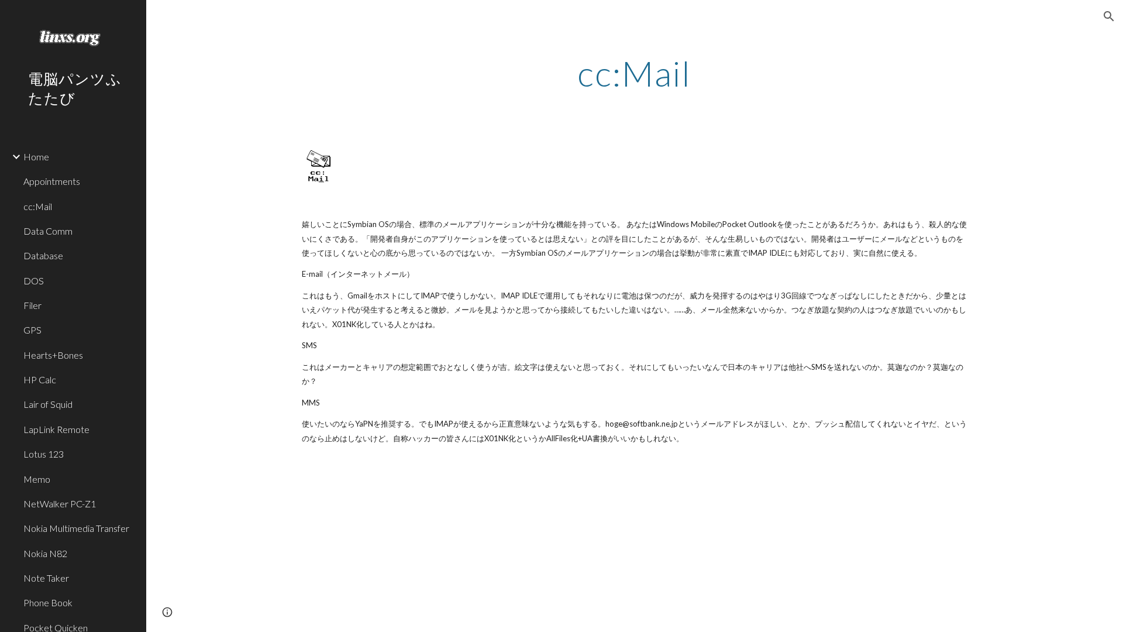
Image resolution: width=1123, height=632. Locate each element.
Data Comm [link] (48, 230)
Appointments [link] (51, 181)
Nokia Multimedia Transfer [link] (76, 528)
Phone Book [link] (48, 602)
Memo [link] (36, 479)
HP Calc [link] (39, 379)
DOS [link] (33, 280)
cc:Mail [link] (37, 206)
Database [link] (43, 255)
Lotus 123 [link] (43, 453)
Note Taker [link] (46, 577)
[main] (634, 73)
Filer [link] (32, 305)
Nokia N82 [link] (45, 553)
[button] (1109, 16)
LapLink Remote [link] (56, 429)
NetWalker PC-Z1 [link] (59, 503)
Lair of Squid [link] (48, 404)
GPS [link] (32, 329)
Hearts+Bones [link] (53, 354)
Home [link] (36, 156)
